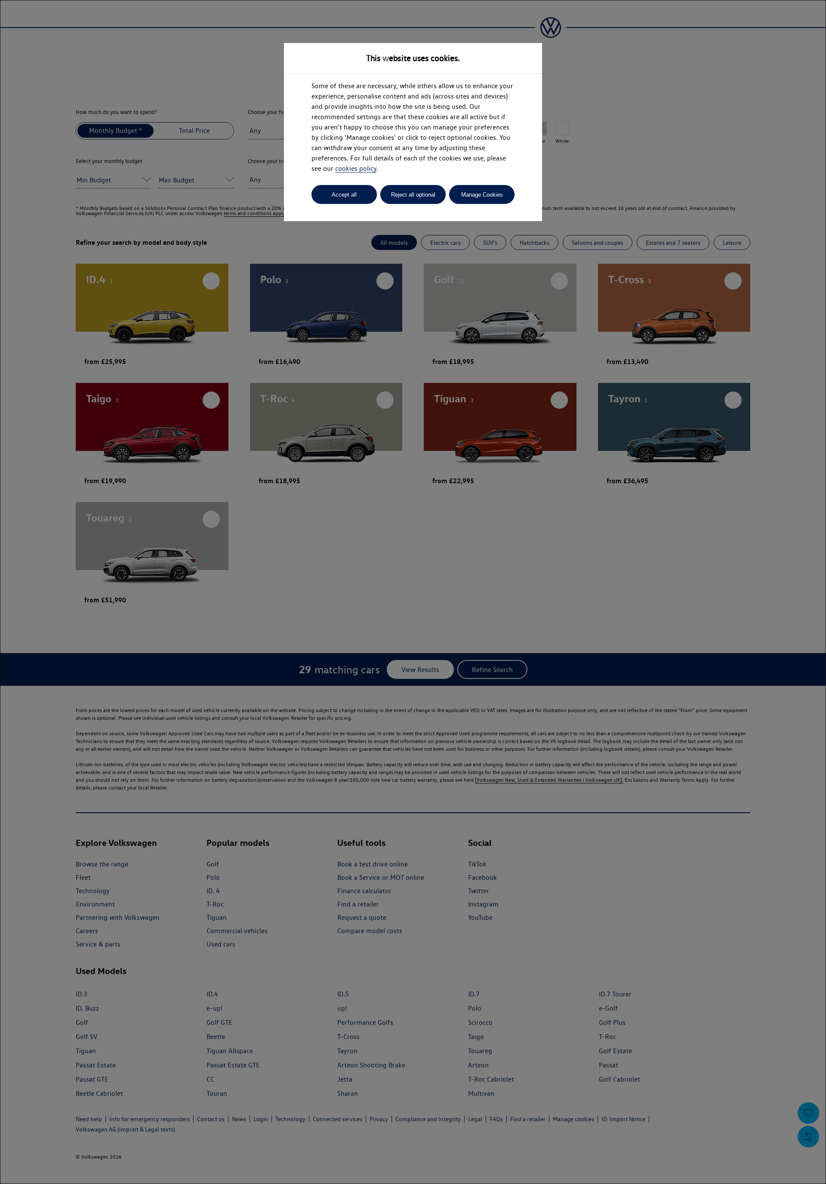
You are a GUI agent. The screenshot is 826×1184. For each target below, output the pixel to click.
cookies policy (355, 168)
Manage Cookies (482, 194)
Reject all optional (413, 194)
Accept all (344, 194)
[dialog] (413, 592)
